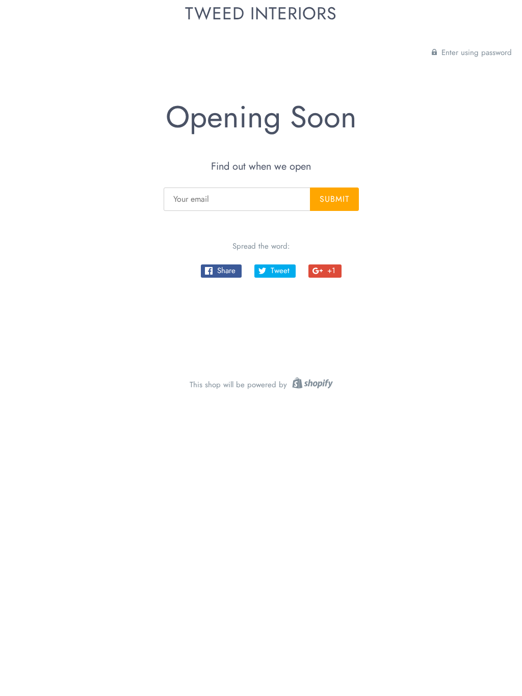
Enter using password (475, 52)
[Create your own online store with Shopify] (311, 384)
